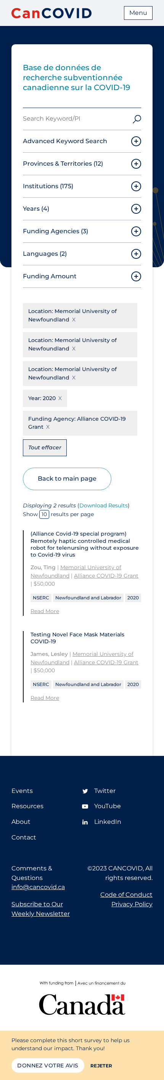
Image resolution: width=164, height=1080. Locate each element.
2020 (133, 598)
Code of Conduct (126, 894)
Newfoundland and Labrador (88, 598)
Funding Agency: (77, 423)
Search (137, 119)
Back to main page (67, 478)
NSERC (41, 598)
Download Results (103, 505)
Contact (23, 837)
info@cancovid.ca (38, 887)
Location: (72, 315)
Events (22, 790)
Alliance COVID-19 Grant (106, 575)
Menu (138, 12)
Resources (27, 806)
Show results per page (58, 514)
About (21, 821)
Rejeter (101, 1066)
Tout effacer (44, 447)
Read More (45, 611)
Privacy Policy (132, 904)
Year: (42, 398)
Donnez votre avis (47, 1065)
